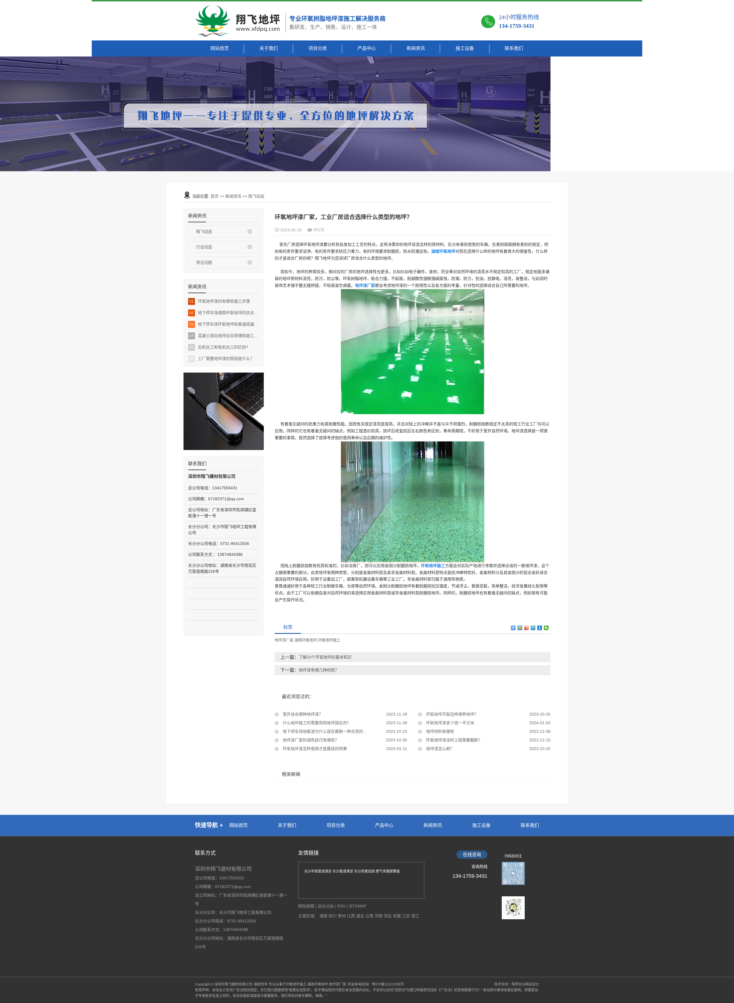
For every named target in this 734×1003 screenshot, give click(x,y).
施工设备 (465, 48)
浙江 (415, 916)
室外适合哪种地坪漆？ (302, 714)
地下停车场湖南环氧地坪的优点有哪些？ (224, 312)
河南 (379, 916)
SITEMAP (357, 906)
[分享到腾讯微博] (533, 628)
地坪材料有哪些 (439, 731)
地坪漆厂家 (284, 640)
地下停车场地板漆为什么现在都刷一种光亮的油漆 (326, 731)
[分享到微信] (546, 628)
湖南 (324, 916)
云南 (369, 916)
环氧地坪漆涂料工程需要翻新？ (453, 740)
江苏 (406, 916)
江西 (351, 916)
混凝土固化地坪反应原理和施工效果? (224, 335)
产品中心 (367, 48)
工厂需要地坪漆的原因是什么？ (222, 358)
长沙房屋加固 (365, 871)
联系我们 (514, 48)
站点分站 (326, 906)
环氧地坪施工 (329, 640)
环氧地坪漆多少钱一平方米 (449, 722)
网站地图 (306, 906)
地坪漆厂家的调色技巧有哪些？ (310, 740)
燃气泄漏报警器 (388, 871)
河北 (388, 916)
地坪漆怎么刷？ (439, 748)
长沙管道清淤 (343, 871)
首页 (214, 196)
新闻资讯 (416, 48)
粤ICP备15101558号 (386, 984)
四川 (333, 916)
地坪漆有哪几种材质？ (319, 670)
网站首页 (219, 48)
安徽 (397, 916)
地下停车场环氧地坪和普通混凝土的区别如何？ (224, 324)
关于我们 (268, 48)
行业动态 (204, 247)
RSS (341, 906)
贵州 (342, 916)
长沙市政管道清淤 (318, 871)
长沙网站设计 (528, 984)
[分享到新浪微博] (526, 628)
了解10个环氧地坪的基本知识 (325, 657)
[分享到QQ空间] (520, 628)
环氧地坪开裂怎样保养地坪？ (451, 714)
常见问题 (204, 262)
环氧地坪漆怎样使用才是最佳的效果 (314, 748)
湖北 (360, 916)
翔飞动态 (256, 196)
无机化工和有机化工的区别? (219, 347)
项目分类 (318, 48)
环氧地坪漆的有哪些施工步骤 (220, 301)
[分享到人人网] (539, 628)
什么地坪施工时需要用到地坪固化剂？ (316, 722)
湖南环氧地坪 (305, 640)
